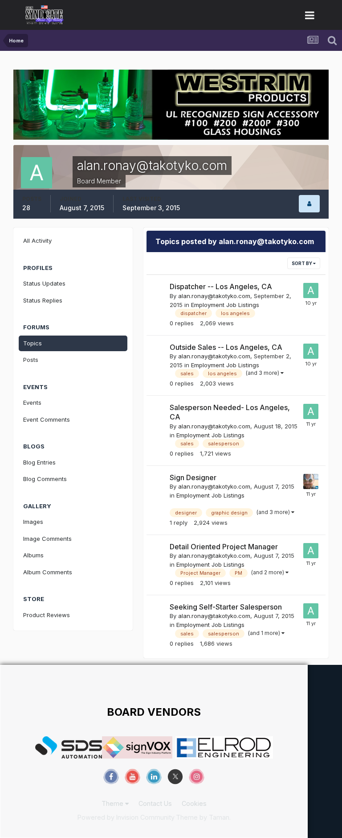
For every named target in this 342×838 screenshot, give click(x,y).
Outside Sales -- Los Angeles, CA (226, 347)
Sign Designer (193, 477)
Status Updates (44, 283)
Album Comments (47, 572)
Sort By (302, 263)
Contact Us (155, 803)
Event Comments (46, 419)
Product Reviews (46, 614)
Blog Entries (39, 462)
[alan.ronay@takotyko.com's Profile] (309, 203)
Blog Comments (45, 478)
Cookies (194, 803)
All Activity (37, 240)
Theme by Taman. (203, 817)
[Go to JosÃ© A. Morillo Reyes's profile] (310, 481)
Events (32, 402)
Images (33, 521)
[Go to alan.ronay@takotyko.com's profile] (310, 290)
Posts (30, 359)
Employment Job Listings (225, 304)
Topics (32, 343)
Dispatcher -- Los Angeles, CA (221, 286)
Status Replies (42, 300)
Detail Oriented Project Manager (224, 546)
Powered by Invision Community (126, 817)
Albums (33, 555)
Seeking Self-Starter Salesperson (226, 606)
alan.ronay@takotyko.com (214, 295)
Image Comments (47, 538)
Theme (113, 803)
